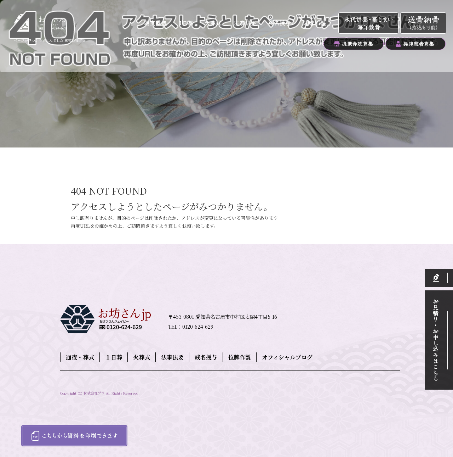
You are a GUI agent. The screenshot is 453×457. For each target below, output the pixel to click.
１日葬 (189, 23)
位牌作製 (317, 23)
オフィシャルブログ (287, 357)
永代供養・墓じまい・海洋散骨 (369, 23)
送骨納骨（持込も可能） (423, 23)
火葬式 (215, 23)
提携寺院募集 (353, 44)
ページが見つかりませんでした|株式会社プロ (50, 40)
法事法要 (245, 23)
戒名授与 (279, 23)
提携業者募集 (415, 44)
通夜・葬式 (156, 23)
